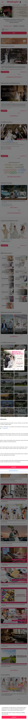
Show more (5, 428)
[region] (14, 712)
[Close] (26, 706)
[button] (4, 360)
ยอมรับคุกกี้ (14, 717)
